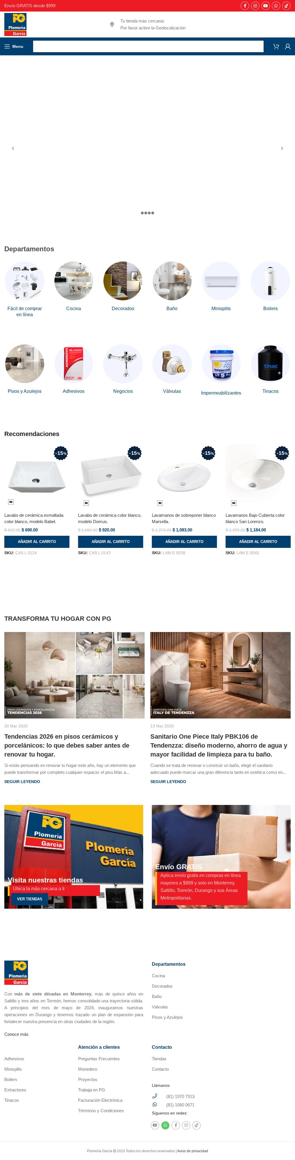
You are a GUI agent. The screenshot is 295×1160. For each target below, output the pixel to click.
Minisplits (13, 1069)
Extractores (15, 1089)
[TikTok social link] (286, 5)
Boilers (10, 1079)
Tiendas (159, 1058)
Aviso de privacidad (192, 1151)
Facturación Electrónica (100, 1100)
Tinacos (11, 1100)
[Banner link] (73, 857)
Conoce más (16, 1034)
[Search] (148, 46)
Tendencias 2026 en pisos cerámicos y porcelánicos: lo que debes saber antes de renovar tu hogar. (66, 745)
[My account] (288, 46)
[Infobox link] (24, 289)
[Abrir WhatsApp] (280, 1145)
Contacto (160, 1069)
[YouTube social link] (265, 5)
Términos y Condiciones (101, 1110)
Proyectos (87, 1079)
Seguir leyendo (22, 782)
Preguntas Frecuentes (99, 1058)
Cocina (158, 975)
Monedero (87, 1069)
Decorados (162, 986)
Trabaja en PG (91, 1089)
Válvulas (160, 1006)
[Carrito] (276, 46)
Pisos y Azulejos (167, 1017)
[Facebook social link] (245, 5)
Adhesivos (14, 1058)
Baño (157, 996)
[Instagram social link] (255, 5)
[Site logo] (15, 24)
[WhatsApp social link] (276, 5)
